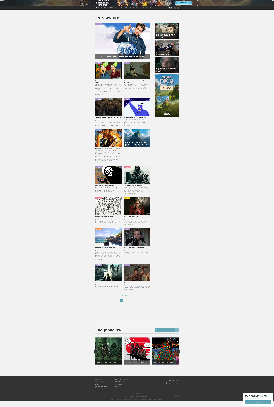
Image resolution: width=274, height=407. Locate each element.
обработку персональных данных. (257, 397)
